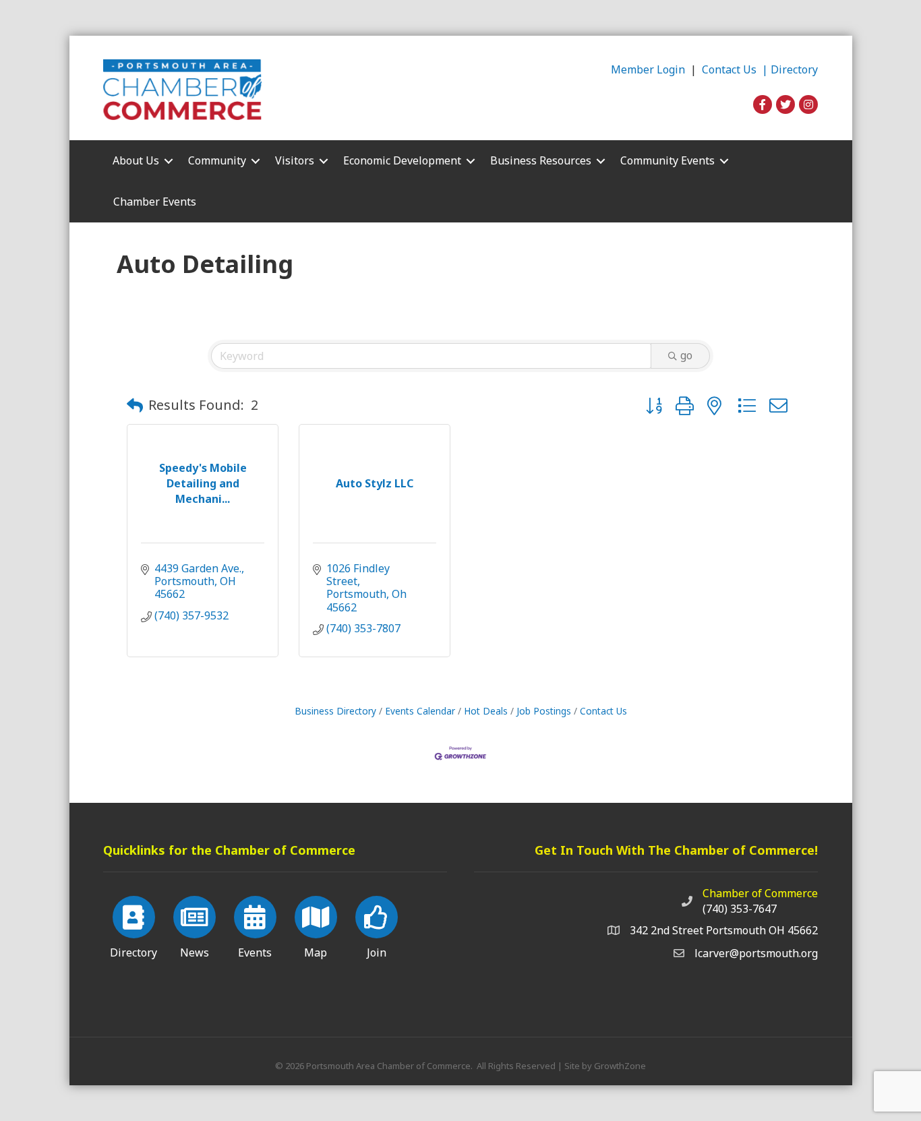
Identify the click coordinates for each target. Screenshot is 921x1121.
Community (217, 160)
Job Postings (543, 710)
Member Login (648, 69)
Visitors (294, 160)
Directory (794, 69)
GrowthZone (620, 1066)
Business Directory (335, 710)
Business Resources (540, 160)
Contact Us (603, 710)
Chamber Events (154, 201)
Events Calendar (420, 710)
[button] (135, 405)
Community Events (667, 160)
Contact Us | (736, 69)
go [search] (686, 355)
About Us (136, 160)
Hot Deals (486, 710)
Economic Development (402, 160)
